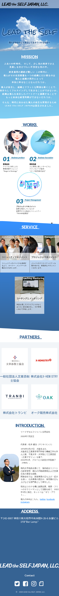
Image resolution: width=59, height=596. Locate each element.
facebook (51, 499)
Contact (30, 575)
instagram (25, 502)
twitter (43, 499)
